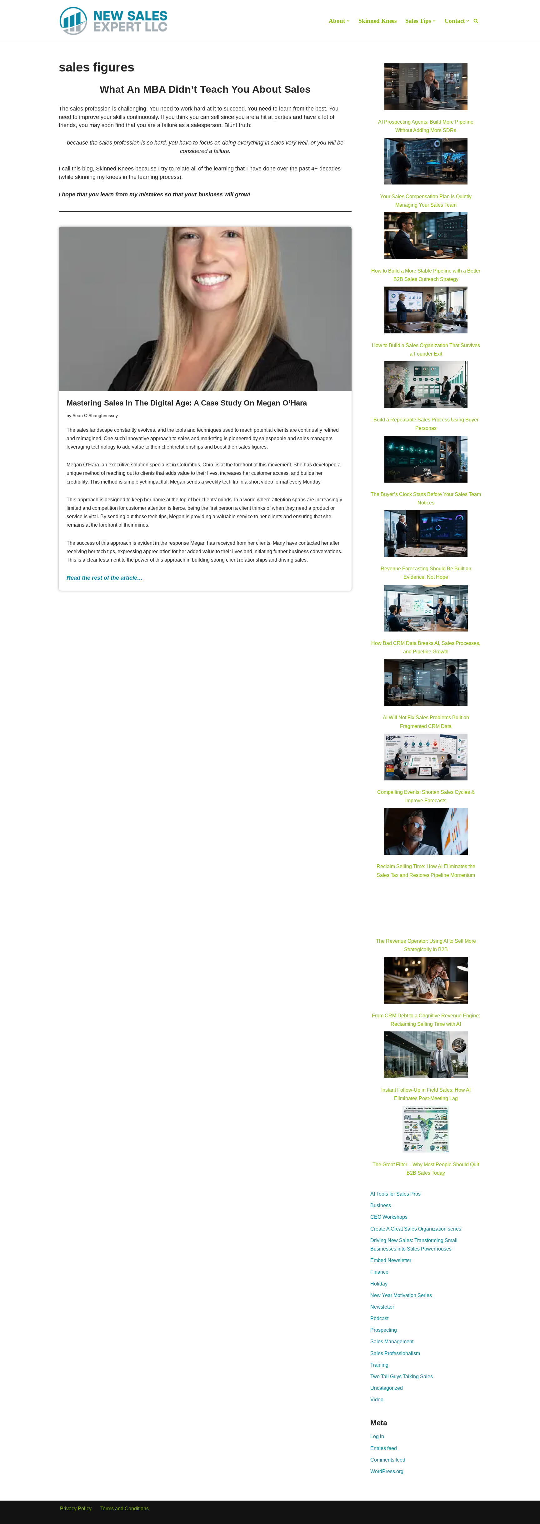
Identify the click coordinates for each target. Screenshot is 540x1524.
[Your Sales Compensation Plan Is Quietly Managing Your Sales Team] (426, 162)
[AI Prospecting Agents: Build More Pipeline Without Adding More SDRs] (426, 88)
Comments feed (387, 1460)
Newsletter (382, 1307)
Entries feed (383, 1448)
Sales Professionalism (395, 1353)
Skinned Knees (377, 20)
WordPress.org (386, 1471)
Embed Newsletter (390, 1260)
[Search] (475, 20)
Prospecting (383, 1330)
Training (379, 1365)
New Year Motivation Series (401, 1295)
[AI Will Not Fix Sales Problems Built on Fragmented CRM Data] (426, 683)
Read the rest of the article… (105, 578)
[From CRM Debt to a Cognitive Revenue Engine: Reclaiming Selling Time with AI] (426, 981)
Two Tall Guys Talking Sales (401, 1376)
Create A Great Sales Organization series (415, 1228)
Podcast (379, 1318)
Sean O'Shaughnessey (95, 415)
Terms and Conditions (124, 1508)
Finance (379, 1272)
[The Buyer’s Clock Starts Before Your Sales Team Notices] (426, 460)
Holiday (379, 1283)
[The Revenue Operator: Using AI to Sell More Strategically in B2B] (425, 907)
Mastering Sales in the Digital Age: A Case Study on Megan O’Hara (187, 403)
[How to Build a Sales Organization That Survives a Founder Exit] (426, 311)
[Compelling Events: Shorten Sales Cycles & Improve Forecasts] (426, 758)
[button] (348, 20)
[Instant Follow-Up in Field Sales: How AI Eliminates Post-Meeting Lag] (426, 1056)
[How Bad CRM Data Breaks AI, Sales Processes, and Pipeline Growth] (426, 609)
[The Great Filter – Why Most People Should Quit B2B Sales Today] (425, 1130)
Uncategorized (386, 1388)
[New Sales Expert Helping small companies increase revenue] (113, 21)
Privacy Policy (76, 1508)
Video (376, 1399)
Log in (377, 1436)
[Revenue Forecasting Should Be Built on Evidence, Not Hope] (426, 534)
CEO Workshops (389, 1217)
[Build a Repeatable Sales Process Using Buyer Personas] (426, 385)
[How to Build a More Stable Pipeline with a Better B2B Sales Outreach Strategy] (426, 237)
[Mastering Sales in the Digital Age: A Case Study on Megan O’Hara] (205, 309)
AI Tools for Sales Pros (395, 1194)
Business (380, 1205)
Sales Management (391, 1341)
